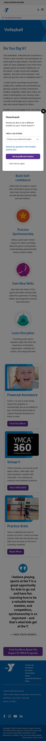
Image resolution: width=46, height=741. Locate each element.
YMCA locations (14, 134)
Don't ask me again (17, 164)
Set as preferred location (23, 156)
